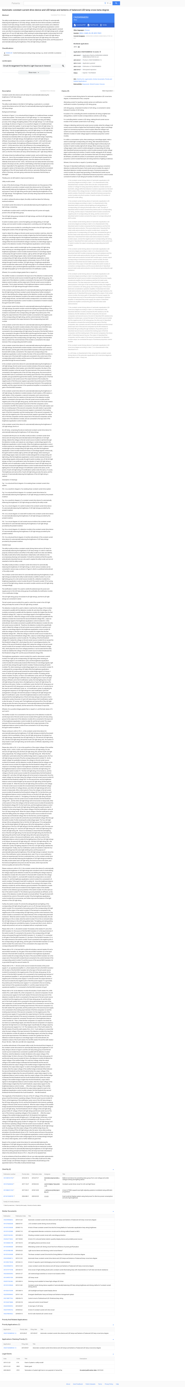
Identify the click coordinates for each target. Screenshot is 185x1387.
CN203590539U (8, 1306)
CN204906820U (8, 1220)
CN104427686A (8, 1302)
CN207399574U (8, 1310)
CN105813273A (8, 1178)
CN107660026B (8, 1223)
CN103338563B (8, 1247)
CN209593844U (8, 1294)
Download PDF (81, 25)
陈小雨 (91, 33)
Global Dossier (94, 84)
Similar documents (98, 79)
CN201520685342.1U (10, 1333)
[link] (34, 54)
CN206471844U (8, 1239)
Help (117, 1384)
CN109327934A (8, 1262)
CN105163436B (8, 1254)
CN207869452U (8, 1313)
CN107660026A (8, 1184)
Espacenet (86, 84)
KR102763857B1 (9, 1196)
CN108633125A (8, 1190)
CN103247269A (8, 1290)
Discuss (102, 84)
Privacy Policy (109, 1384)
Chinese (87, 30)
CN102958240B (8, 1250)
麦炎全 (81, 33)
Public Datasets (90, 1384)
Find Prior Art (94, 25)
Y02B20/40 (9, 53)
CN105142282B (8, 1231)
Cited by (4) (80, 79)
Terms (100, 1384)
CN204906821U (8, 1258)
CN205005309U (8, 1273)
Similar (104, 25)
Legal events (88, 79)
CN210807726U (8, 1298)
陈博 (95, 33)
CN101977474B (8, 1270)
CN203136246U (8, 1281)
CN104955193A (8, 1277)
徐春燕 (86, 33)
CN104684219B (8, 1243)
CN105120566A (8, 1285)
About (68, 1384)
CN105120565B (8, 1227)
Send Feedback (78, 1384)
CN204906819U (8, 1266)
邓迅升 (99, 33)
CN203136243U (8, 1235)
